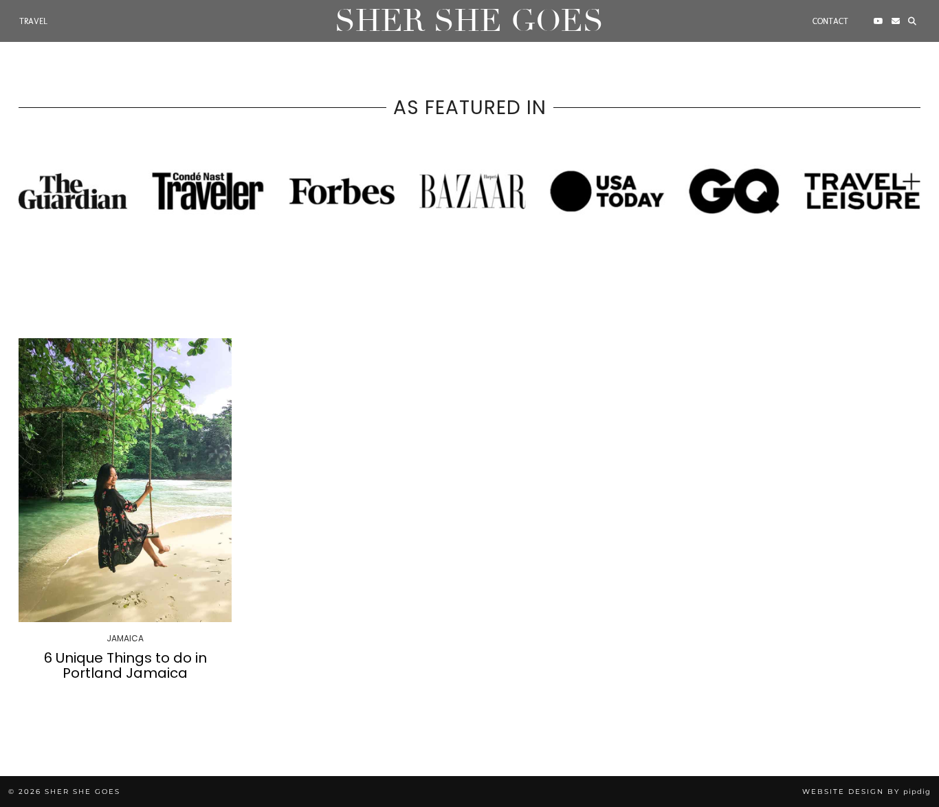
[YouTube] (878, 21)
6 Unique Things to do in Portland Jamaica (125, 665)
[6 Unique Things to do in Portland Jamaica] (125, 480)
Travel (33, 21)
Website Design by (866, 791)
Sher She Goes (469, 20)
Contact (830, 21)
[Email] (896, 21)
